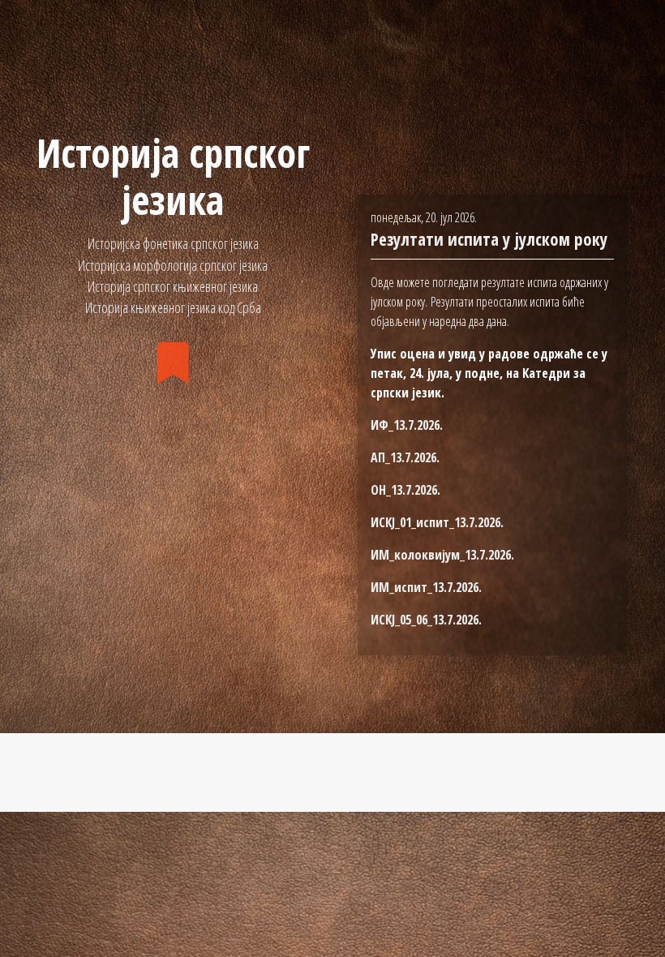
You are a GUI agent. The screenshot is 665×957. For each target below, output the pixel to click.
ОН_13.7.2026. (405, 490)
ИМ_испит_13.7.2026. (426, 587)
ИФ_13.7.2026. (407, 425)
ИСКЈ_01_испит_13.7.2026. (437, 522)
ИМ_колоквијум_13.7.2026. (442, 555)
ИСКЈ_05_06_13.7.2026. (426, 620)
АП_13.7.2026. (405, 457)
